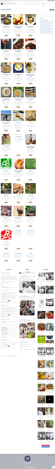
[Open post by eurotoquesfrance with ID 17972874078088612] (50, 289)
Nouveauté (41, 27)
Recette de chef (45, 30)
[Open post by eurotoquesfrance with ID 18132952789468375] (50, 436)
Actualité (35, 3)
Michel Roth (46, 26)
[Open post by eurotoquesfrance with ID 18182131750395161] (41, 339)
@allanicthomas (29, 299)
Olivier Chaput (46, 27)
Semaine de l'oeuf (46, 31)
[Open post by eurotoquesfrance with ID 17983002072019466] (41, 302)
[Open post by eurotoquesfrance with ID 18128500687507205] (41, 411)
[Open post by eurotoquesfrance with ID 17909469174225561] (41, 351)
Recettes (47, 3)
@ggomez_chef (21, 299)
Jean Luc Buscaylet (42, 25)
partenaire (49, 27)
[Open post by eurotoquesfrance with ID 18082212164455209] (50, 364)
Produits (43, 3)
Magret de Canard (42, 26)
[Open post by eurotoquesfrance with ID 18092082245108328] (41, 276)
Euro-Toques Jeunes (30, 3)
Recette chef (51, 29)
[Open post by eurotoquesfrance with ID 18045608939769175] (50, 399)
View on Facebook (13, 287)
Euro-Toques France (23, 319)
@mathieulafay (25, 299)
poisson (45, 28)
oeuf (43, 27)
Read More (6, 35)
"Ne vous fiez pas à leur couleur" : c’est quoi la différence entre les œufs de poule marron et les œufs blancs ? (5, 329)
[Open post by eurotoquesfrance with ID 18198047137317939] (50, 315)
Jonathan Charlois (46, 25)
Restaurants (38, 3)
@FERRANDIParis (25, 296)
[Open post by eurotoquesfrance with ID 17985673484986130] (50, 387)
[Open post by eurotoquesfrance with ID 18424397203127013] (41, 399)
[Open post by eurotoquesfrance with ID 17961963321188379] (50, 276)
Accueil (21, 3)
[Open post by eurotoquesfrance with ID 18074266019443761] (41, 289)
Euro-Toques (24, 3)
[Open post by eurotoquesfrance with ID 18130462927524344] (50, 327)
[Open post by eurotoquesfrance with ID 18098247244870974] (41, 387)
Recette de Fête (49, 30)
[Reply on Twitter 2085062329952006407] (19, 294)
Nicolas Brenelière (49, 26)
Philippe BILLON (41, 28)
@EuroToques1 (27, 276)
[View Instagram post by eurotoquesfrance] (44, 279)
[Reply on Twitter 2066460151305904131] (19, 316)
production (51, 28)
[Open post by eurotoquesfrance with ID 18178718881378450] (41, 424)
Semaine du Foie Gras (50, 31)
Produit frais (41, 29)
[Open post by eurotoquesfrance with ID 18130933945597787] (50, 339)
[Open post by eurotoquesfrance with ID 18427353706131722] (41, 315)
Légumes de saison (51, 25)
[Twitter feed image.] (27, 287)
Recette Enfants (42, 31)
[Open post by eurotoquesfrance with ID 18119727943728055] (50, 411)
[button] (53, 3)
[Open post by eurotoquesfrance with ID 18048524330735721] (41, 376)
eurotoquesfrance (41, 286)
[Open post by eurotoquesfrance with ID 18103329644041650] (41, 327)
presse (48, 28)
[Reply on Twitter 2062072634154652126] (19, 339)
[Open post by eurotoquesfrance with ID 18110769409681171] (50, 376)
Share (16, 287)
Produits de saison (45, 29)
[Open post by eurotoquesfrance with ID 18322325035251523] (50, 351)
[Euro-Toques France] (9, 4)
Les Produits (8, 11)
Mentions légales (27, 463)
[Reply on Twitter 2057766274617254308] (19, 347)
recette (48, 29)
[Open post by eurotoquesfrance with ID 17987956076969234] (50, 424)
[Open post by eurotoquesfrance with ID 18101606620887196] (50, 302)
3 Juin (31, 319)
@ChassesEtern (29, 346)
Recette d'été (41, 30)
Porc (46, 28)
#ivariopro (7, 309)
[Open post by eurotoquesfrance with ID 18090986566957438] (41, 436)
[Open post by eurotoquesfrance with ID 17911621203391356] (41, 364)
